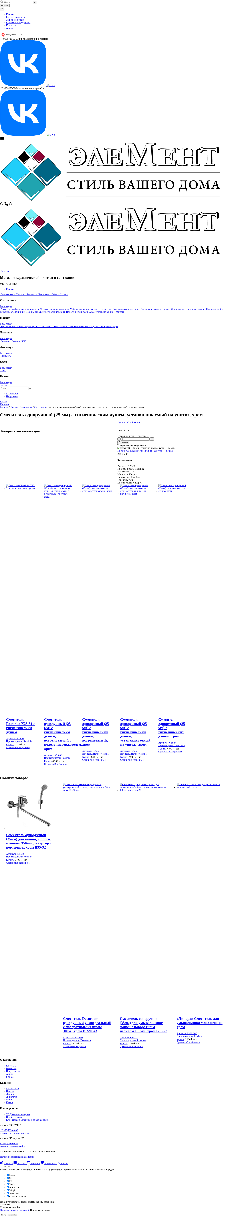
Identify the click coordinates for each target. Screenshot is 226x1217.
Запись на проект (15, 19)
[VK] (23, 85)
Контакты (11, 25)
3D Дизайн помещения (18, 1114)
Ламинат (10, 1094)
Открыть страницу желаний (15, 1210)
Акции (9, 28)
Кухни (9, 1102)
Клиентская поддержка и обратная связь (27, 1120)
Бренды (10, 1076)
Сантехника (12, 1088)
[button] (8, 284)
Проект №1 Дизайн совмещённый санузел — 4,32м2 (145, 450)
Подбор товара (14, 1117)
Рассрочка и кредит (16, 17)
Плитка (10, 1091)
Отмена (4, 5)
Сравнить (122, 422)
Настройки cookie (9, 1215)
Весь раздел (6, 306)
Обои (9, 1099)
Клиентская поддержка (18, 22)
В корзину (123, 442)
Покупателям (13, 1071)
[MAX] (51, 85)
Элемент (4, 271)
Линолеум (11, 1097)
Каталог (10, 14)
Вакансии (11, 1068)
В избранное (134, 422)
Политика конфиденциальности (17, 1156)
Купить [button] (10, 744)
